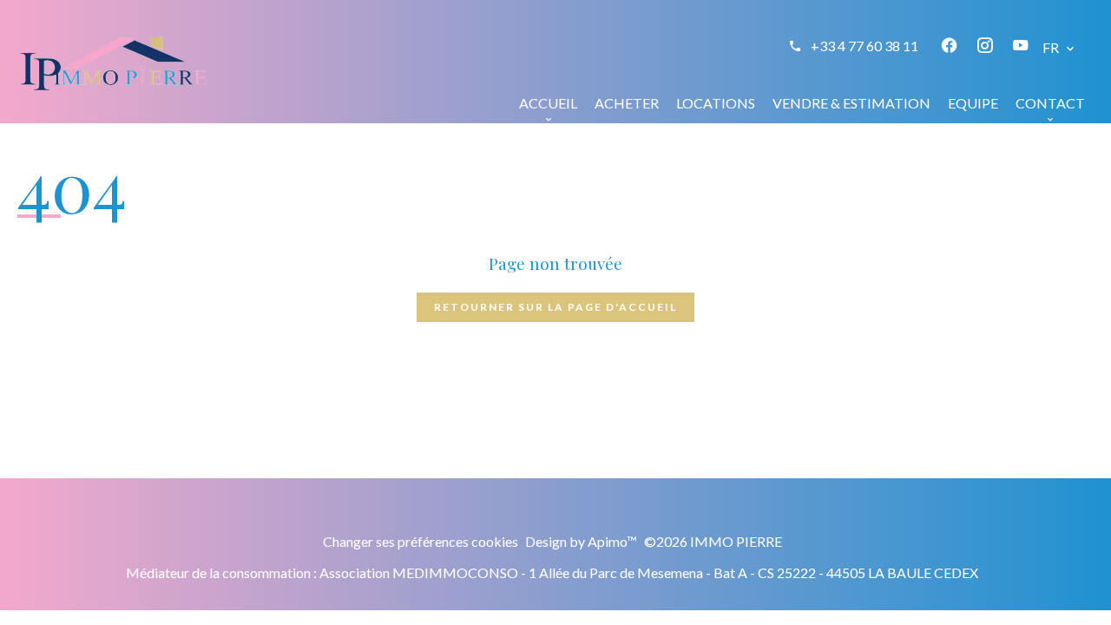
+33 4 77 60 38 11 (864, 45)
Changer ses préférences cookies (420, 541)
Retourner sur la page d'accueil (555, 306)
